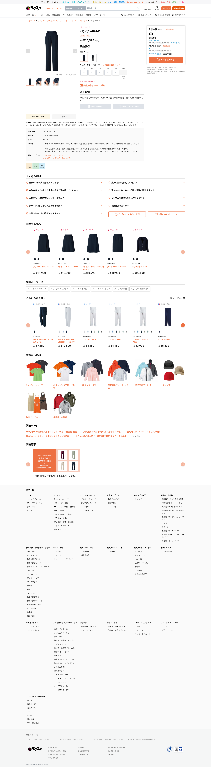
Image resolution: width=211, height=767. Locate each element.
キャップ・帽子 (140, 495)
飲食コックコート (87, 548)
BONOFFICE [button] (85, 36)
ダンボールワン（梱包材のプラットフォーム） (109, 739)
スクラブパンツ (33, 630)
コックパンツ (113, 551)
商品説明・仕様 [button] (38, 117)
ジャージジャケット (88, 626)
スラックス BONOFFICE (37, 289)
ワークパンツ (32, 574)
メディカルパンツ (61, 644)
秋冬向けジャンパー (34, 563)
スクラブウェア (33, 626)
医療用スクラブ (32, 623)
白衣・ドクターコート (62, 629)
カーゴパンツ (32, 570)
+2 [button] (101, 332)
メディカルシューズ (61, 674)
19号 (115, 68)
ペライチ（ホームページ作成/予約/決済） (141, 739)
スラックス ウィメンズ (60, 289)
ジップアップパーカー (89, 503)
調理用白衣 (85, 555)
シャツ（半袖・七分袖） (63, 514)
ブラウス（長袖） (61, 518)
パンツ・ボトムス (60, 548)
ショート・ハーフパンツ (63, 559)
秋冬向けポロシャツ (34, 601)
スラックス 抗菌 (120, 289)
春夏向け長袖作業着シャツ (172, 507)
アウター (29, 495)
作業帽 (29, 612)
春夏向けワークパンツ (170, 541)
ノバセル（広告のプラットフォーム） (38, 739)
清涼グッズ (31, 708)
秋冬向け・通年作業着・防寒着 (38, 548)
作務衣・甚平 (112, 623)
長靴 (29, 589)
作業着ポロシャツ (61, 529)
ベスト (29, 510)
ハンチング (139, 551)
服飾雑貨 (30, 719)
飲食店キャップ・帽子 (142, 548)
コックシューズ (168, 551)
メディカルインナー (61, 690)
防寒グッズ (31, 704)
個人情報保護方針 (84, 751)
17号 (108, 68)
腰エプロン (112, 503)
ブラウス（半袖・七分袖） (64, 522)
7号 (84, 68)
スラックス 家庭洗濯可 (140, 289)
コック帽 (138, 570)
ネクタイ (30, 712)
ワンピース (139, 630)
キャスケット (140, 555)
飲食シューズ (166, 548)
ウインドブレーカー (34, 499)
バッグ (29, 700)
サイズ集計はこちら (111, 65)
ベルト (29, 715)
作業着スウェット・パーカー (38, 567)
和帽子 (137, 567)
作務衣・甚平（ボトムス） (118, 630)
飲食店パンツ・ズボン (115, 548)
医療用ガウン (59, 656)
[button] (31, 14)
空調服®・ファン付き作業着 (173, 499)
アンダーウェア (33, 578)
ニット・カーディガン (62, 526)
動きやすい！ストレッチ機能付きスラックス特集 (47, 436)
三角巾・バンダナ (142, 563)
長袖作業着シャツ (34, 605)
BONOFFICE (48, 155)
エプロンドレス (114, 507)
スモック (165, 527)
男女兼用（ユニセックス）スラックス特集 (102, 432)
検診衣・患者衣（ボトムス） (65, 648)
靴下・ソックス (168, 630)
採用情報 (81, 748)
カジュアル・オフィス (51, 158)
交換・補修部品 (33, 723)
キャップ (138, 499)
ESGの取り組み (53, 758)
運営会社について (54, 748)
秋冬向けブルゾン (34, 559)
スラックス (59, 155)
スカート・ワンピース (142, 623)
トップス (56, 495)
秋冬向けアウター (34, 597)
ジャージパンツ (87, 630)
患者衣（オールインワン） (64, 659)
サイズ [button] (64, 117)
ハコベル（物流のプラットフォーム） (72, 739)
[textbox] (113, 8)
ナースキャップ (60, 682)
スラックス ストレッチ (101, 289)
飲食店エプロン (113, 495)
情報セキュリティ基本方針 (57, 754)
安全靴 (29, 586)
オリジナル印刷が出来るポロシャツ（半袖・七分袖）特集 (51, 432)
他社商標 (111, 754)
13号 (99, 68)
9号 (92, 68)
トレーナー (85, 507)
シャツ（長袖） (60, 510)
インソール (31, 608)
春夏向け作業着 (167, 495)
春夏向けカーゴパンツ (170, 531)
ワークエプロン (33, 582)
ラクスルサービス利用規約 (116, 748)
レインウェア (32, 555)
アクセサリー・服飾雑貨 (35, 696)
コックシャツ (86, 551)
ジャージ (83, 623)
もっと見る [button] (137, 436)
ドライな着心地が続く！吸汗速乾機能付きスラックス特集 (101, 436)
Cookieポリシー (83, 754)
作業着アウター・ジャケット (173, 503)
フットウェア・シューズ (170, 623)
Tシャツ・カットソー (62, 499)
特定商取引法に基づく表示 (57, 751)
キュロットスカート (142, 634)
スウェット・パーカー (88, 495)
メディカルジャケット (62, 633)
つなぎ (164, 523)
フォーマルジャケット (35, 503)
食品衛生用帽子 (141, 574)
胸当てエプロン (114, 499)
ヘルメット (31, 593)
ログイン (166, 8)
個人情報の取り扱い (114, 751)
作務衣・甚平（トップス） (118, 626)
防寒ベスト (31, 616)
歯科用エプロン (60, 671)
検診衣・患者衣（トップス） (65, 640)
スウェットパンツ (88, 510)
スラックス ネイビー (81, 289)
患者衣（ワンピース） (62, 652)
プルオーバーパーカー (89, 499)
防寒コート (31, 551)
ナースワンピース (61, 686)
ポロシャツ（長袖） (61, 503)
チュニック (58, 637)
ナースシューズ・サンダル (64, 678)
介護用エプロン (60, 667)
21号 (123, 68)
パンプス (165, 626)
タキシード (31, 507)
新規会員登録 (179, 8)
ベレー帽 (138, 559)
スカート (138, 626)
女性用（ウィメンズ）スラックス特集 (143, 432)
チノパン (57, 555)
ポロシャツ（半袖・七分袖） (65, 507)
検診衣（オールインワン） (64, 663)
